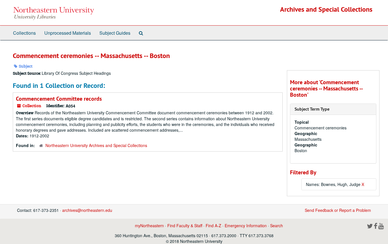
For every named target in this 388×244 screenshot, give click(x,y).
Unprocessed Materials (67, 33)
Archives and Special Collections (326, 9)
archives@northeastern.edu (87, 210)
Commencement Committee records (59, 98)
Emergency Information (246, 225)
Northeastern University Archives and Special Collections (96, 145)
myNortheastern (149, 225)
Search (276, 225)
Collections (24, 33)
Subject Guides (114, 33)
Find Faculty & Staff (184, 225)
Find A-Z (213, 225)
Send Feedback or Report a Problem (338, 210)
